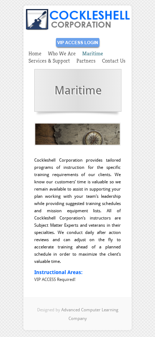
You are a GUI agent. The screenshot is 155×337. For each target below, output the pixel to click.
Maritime (92, 53)
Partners (86, 60)
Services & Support (49, 60)
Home (34, 53)
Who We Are (62, 53)
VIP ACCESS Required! (54, 279)
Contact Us (113, 60)
